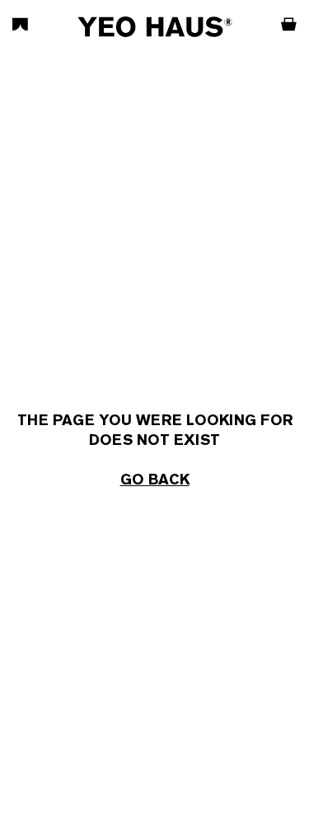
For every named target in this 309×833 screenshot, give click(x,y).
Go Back (155, 479)
